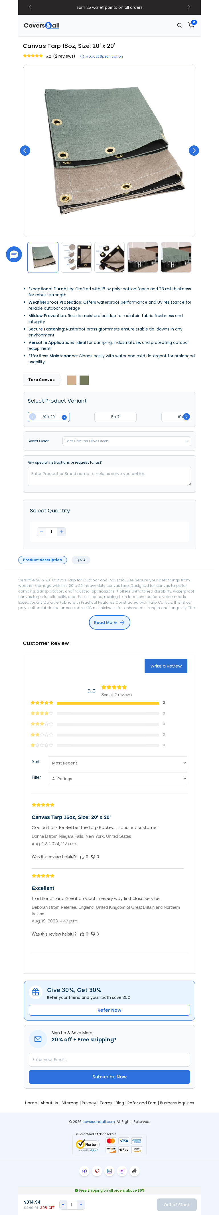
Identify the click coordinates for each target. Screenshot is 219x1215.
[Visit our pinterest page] (97, 1171)
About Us (49, 1103)
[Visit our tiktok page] (134, 1171)
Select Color (38, 441)
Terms (106, 1103)
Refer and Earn (142, 1103)
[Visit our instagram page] (122, 1171)
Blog (120, 1103)
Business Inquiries (177, 1103)
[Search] (179, 25)
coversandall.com (98, 1121)
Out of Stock (177, 1205)
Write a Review (166, 666)
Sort (35, 761)
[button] (14, 254)
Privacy (89, 1103)
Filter (36, 777)
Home (31, 1103)
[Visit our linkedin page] (109, 1171)
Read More (105, 622)
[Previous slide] (30, 7)
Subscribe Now (109, 1077)
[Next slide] (188, 7)
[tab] (42, 560)
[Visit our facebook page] (84, 1171)
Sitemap (70, 1103)
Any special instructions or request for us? (65, 462)
